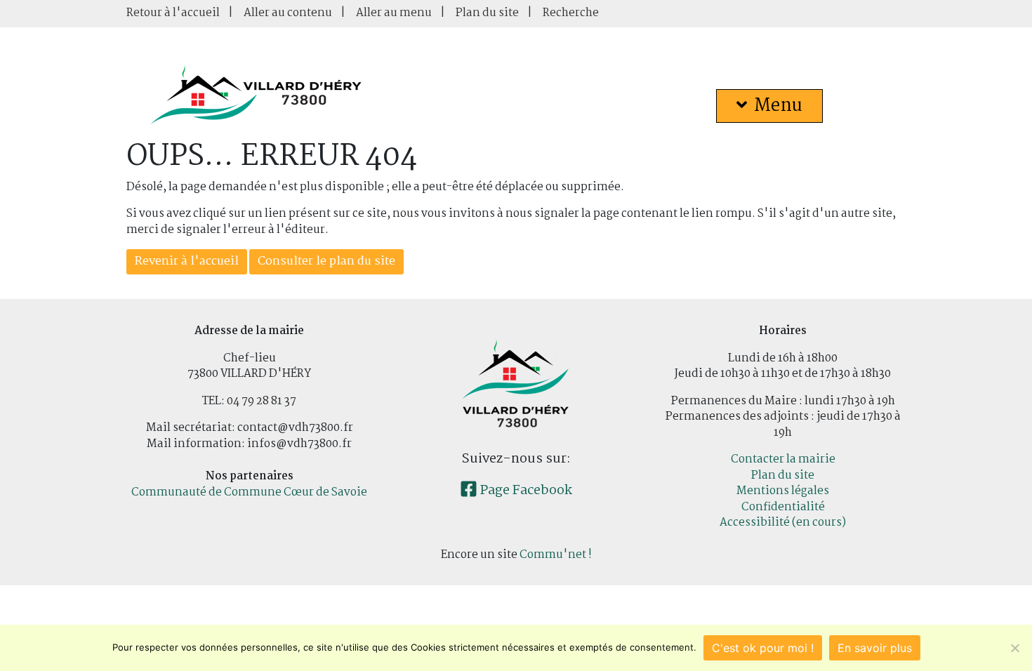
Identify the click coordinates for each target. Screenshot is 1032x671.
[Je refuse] (1014, 648)
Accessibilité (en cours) (783, 522)
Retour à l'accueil (173, 13)
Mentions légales (782, 491)
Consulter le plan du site (326, 261)
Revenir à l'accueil (187, 261)
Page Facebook (524, 490)
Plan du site (487, 13)
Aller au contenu (288, 13)
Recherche (571, 13)
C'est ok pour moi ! (763, 648)
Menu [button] (778, 106)
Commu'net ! (556, 555)
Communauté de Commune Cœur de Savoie (249, 492)
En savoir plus (875, 648)
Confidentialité (783, 507)
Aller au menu (394, 13)
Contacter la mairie (783, 459)
